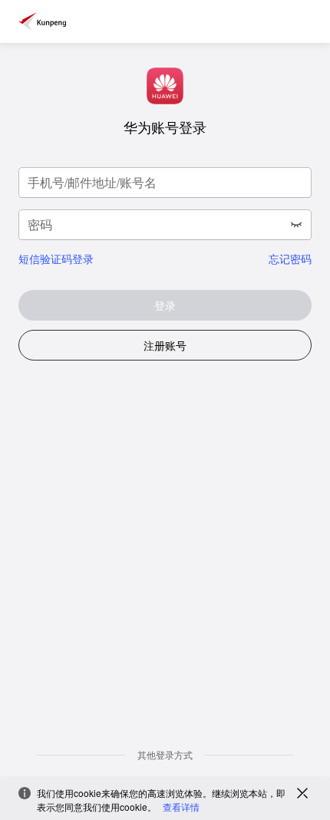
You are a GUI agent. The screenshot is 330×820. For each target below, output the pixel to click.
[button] (296, 225)
